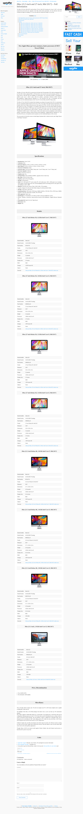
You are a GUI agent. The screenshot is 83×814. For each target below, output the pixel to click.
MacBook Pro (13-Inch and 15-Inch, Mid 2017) (54, 753)
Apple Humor (3, 24)
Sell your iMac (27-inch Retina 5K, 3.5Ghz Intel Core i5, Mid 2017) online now (41, 387)
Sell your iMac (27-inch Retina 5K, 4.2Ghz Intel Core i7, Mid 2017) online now (41, 270)
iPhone (2, 39)
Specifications (21, 20)
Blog (2, 17)
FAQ (2, 32)
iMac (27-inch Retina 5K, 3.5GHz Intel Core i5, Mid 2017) (30, 25)
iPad (2, 37)
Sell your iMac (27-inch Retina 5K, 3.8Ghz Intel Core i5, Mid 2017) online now (41, 328)
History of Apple (4, 33)
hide (35, 15)
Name (18, 783)
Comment (19, 767)
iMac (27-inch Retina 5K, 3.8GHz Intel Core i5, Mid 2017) (30, 24)
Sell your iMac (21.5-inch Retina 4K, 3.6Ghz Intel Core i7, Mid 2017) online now (42, 504)
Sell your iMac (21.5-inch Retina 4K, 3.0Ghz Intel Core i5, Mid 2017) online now (42, 621)
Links (19, 36)
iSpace (2, 44)
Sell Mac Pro (3, 60)
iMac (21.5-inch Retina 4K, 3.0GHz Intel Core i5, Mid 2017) (31, 31)
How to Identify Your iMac (23, 744)
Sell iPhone (3, 55)
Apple (2, 14)
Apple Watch (3, 30)
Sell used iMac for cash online (50, 746)
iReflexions (3, 42)
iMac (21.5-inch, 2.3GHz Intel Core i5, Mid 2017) (29, 32)
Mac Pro (2, 48)
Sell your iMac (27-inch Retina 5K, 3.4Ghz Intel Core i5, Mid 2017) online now (41, 445)
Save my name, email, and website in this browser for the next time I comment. (32, 794)
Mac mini (2, 46)
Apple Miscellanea (4, 26)
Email (18, 787)
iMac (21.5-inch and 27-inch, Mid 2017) (26, 19)
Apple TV (2, 28)
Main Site (3, 12)
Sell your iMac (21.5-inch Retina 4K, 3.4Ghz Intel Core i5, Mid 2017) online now (42, 562)
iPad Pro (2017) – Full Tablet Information (24, 753)
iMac (2, 35)
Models (20, 21)
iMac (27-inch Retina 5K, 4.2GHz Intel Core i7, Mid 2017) (30, 23)
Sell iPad (2, 62)
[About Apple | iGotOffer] (7, 4)
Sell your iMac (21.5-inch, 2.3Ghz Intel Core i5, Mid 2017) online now (40, 679)
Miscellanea (20, 35)
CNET (39, 79)
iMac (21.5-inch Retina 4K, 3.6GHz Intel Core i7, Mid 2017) (31, 28)
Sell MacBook (3, 58)
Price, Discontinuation (22, 33)
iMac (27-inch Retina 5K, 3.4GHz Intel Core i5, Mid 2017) (30, 27)
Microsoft (2, 16)
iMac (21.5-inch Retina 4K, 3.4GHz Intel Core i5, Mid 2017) (31, 29)
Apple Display (3, 23)
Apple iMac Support (22, 742)
